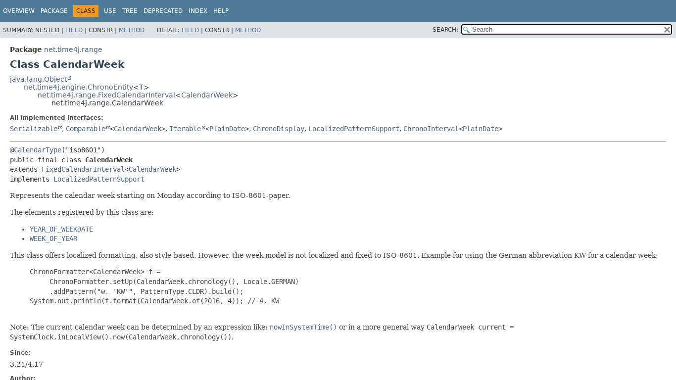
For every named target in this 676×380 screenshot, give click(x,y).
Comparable (85, 129)
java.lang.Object (38, 79)
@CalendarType (35, 150)
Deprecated (163, 10)
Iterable (185, 129)
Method (132, 30)
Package (54, 10)
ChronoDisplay (278, 129)
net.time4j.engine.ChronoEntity (78, 87)
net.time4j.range (73, 49)
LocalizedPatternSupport (353, 129)
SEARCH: (445, 29)
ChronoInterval (431, 129)
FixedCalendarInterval (83, 169)
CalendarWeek (207, 95)
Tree (130, 10)
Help (221, 10)
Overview (19, 10)
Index (198, 10)
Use (110, 10)
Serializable (33, 129)
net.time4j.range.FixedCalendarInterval (106, 95)
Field (74, 30)
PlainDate (227, 129)
